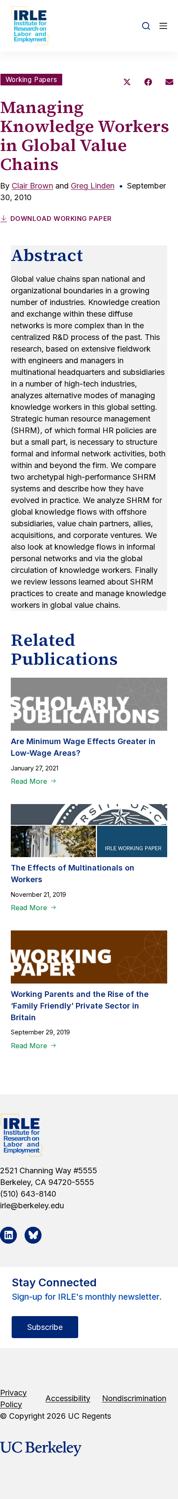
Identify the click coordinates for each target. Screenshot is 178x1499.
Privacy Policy (13, 1398)
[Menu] (163, 26)
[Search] (146, 26)
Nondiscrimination (134, 1398)
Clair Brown (32, 185)
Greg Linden (92, 185)
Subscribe (45, 1327)
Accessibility (67, 1398)
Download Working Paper (61, 218)
